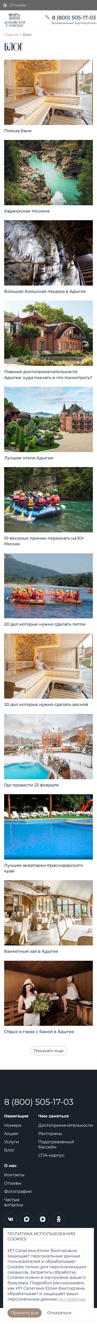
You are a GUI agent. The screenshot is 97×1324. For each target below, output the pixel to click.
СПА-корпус (51, 1155)
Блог (9, 1150)
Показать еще (49, 1050)
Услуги (11, 1141)
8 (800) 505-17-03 (38, 1102)
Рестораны (50, 1133)
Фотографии (18, 1191)
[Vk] (10, 1219)
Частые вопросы (13, 1202)
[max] (26, 1219)
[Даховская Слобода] (21, 20)
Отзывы (12, 1183)
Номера (12, 1125)
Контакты (14, 1174)
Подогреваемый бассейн (56, 1144)
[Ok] (58, 1219)
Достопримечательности (65, 1125)
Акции (11, 1133)
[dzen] (42, 1219)
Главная (11, 34)
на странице (71, 1299)
